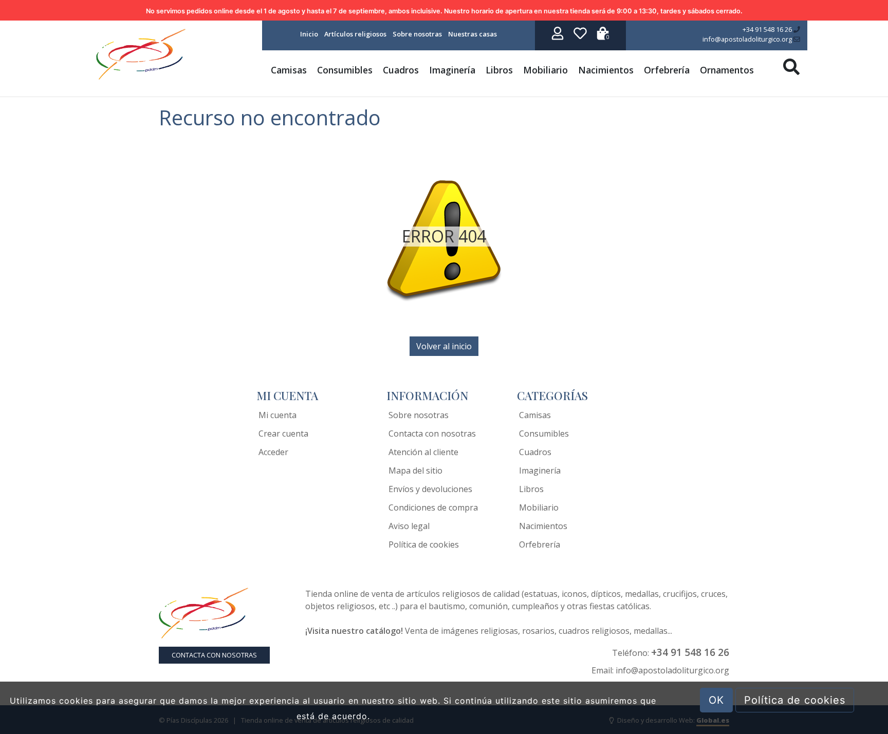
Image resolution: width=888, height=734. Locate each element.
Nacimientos (606, 70)
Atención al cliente (423, 452)
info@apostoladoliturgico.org (747, 39)
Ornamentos (727, 70)
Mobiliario (545, 70)
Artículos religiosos (355, 34)
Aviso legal (409, 526)
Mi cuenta (277, 415)
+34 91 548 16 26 (768, 29)
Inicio (309, 34)
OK (716, 700)
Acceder (273, 452)
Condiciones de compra (433, 507)
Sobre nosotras (417, 34)
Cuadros (401, 70)
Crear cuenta (283, 433)
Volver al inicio (444, 346)
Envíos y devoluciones (430, 489)
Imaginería (452, 70)
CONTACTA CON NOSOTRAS (214, 655)
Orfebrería (667, 70)
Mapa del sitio (415, 470)
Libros (499, 70)
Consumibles (345, 70)
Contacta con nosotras (432, 433)
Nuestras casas (472, 34)
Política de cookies (423, 544)
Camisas (289, 70)
